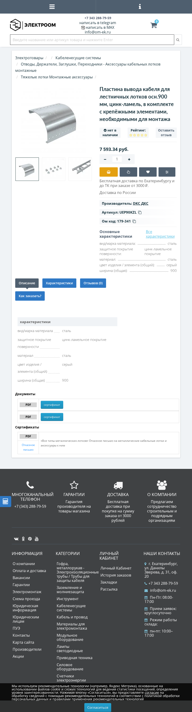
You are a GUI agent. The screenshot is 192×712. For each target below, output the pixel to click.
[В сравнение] (167, 172)
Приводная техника (74, 657)
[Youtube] (35, 537)
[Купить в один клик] (128, 172)
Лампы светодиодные (70, 648)
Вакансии (21, 577)
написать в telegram (97, 22)
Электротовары (29, 57)
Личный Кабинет (115, 568)
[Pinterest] (29, 537)
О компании (24, 563)
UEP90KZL (128, 212)
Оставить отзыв (166, 132)
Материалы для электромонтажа (72, 626)
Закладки (108, 582)
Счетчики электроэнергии (71, 678)
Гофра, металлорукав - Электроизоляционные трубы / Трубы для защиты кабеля (78, 572)
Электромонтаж (27, 591)
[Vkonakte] (15, 537)
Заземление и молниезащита (70, 589)
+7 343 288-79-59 (163, 583)
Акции (18, 656)
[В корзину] (109, 172)
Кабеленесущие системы (71, 608)
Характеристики (59, 283)
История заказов (115, 575)
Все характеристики (160, 234)
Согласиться (97, 707)
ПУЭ (16, 628)
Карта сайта (23, 642)
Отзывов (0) (93, 283)
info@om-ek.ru (98, 32)
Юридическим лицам (26, 619)
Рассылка (109, 589)
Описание (27, 283)
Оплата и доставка (29, 570)
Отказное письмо (28, 447)
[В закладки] (148, 172)
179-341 (124, 221)
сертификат (52, 405)
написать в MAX (100, 27)
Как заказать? (30, 296)
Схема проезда (26, 598)
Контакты (21, 635)
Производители (27, 649)
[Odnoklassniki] (22, 537)
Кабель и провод (72, 617)
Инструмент (67, 598)
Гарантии (21, 584)
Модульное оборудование (70, 637)
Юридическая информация (25, 608)
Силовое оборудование (70, 667)
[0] (153, 26)
